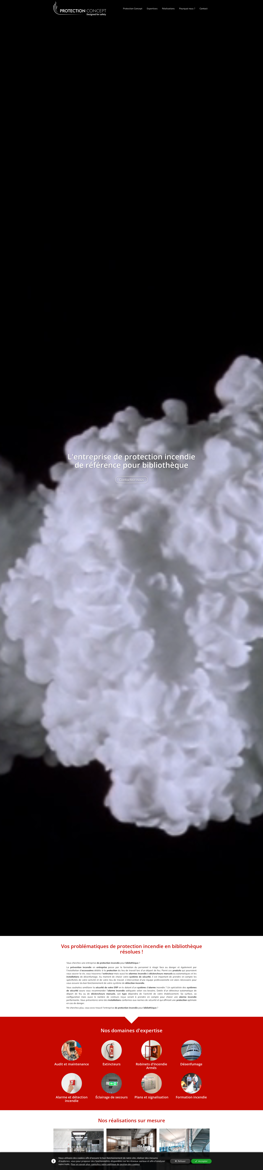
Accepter (203, 1161)
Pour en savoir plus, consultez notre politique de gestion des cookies (105, 1164)
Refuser (182, 1161)
